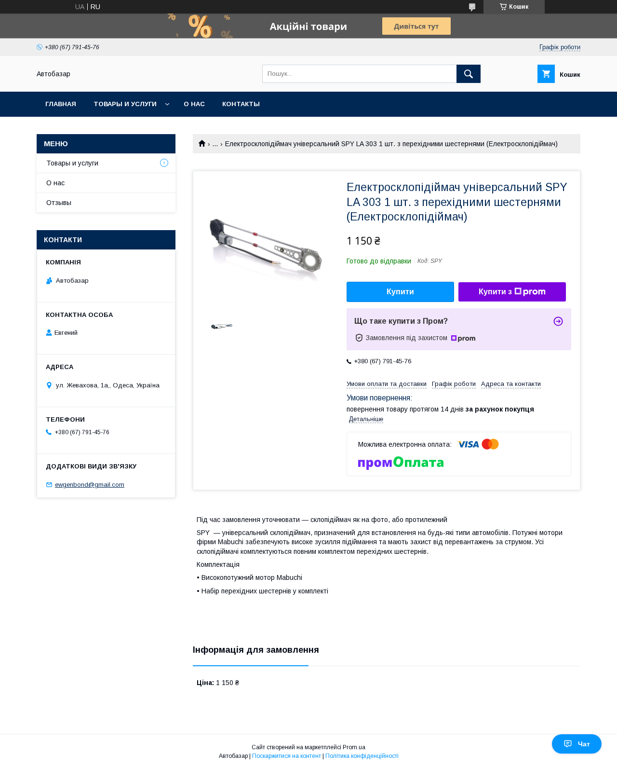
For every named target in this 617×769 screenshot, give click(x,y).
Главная (60, 104)
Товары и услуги (125, 104)
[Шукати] (468, 74)
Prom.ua (354, 747)
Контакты (241, 104)
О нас (194, 104)
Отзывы (58, 202)
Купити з (495, 292)
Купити (400, 292)
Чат (584, 744)
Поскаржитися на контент (286, 756)
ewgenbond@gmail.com (89, 484)
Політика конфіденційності (362, 756)
